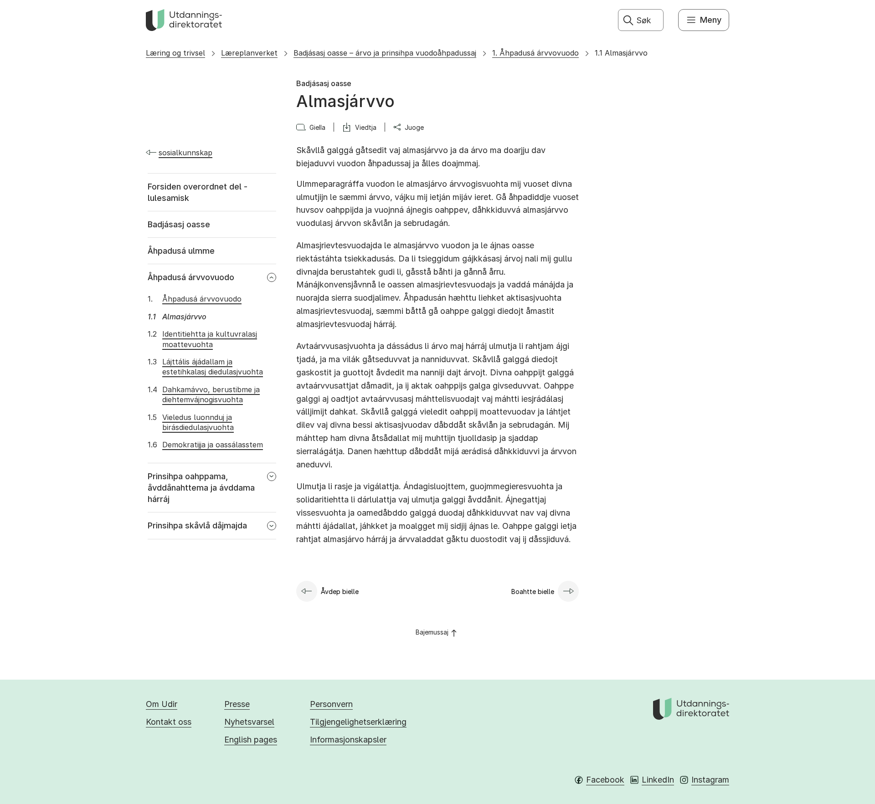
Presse (237, 704)
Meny (710, 20)
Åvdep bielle (340, 591)
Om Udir (161, 704)
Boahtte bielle (532, 591)
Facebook (605, 779)
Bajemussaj (432, 632)
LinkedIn (658, 779)
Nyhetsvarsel (249, 722)
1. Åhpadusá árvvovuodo (535, 52)
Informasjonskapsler (348, 739)
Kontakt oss (168, 722)
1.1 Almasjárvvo (621, 52)
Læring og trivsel (175, 52)
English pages (250, 739)
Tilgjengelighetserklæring (358, 722)
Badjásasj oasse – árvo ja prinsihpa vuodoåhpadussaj (384, 52)
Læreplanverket (249, 52)
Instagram (710, 779)
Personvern (331, 704)
